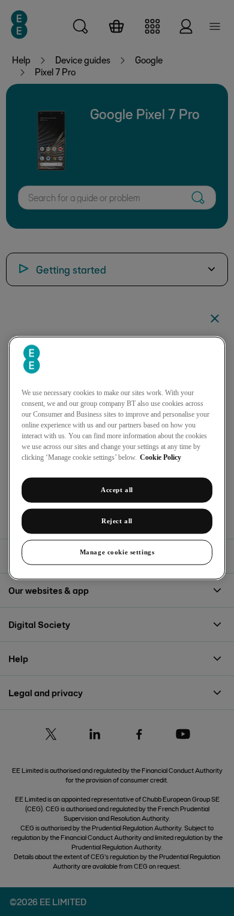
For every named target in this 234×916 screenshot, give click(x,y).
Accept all (117, 489)
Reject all (117, 520)
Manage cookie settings (117, 551)
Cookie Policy (160, 457)
